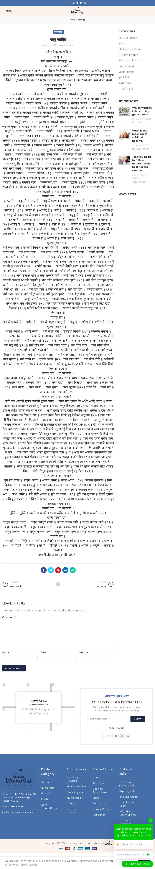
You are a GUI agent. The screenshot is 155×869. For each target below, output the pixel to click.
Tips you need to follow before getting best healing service (142, 163)
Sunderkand (126, 66)
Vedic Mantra (126, 71)
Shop (96, 797)
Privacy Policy (101, 809)
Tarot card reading (73, 811)
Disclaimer (99, 814)
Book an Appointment (101, 790)
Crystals (45, 799)
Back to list (58, 584)
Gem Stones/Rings (49, 806)
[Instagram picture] (14, 695)
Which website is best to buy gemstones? (142, 111)
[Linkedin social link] (81, 3)
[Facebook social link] (70, 3)
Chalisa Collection (129, 49)
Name (6, 652)
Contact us (99, 803)
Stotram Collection (130, 60)
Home (72, 20)
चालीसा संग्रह (125, 83)
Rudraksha (47, 787)
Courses (72, 803)
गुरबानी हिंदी (81, 20)
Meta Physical (75, 792)
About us (98, 783)
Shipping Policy (128, 791)
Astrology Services (73, 779)
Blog (121, 43)
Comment (9, 617)
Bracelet (46, 793)
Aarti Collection (128, 37)
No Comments (140, 122)
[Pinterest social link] (77, 3)
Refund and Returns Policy (127, 813)
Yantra (45, 782)
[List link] (19, 806)
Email (44, 652)
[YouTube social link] (116, 736)
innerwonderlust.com (39, 704)
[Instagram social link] (110, 736)
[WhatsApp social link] (85, 3)
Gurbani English (128, 55)
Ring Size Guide (128, 796)
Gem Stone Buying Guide (127, 784)
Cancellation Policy (126, 804)
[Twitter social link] (74, 3)
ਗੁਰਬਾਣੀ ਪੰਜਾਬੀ (126, 88)
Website (84, 652)
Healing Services (77, 786)
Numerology (74, 797)
